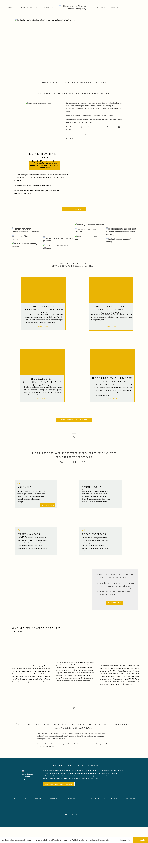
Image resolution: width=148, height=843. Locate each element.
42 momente (100, 7)
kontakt (129, 7)
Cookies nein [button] (125, 840)
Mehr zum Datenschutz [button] (99, 840)
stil (119, 127)
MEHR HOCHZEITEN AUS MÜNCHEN (74, 419)
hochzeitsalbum (87, 545)
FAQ (13, 798)
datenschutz (54, 798)
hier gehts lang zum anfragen (58, 784)
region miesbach (59, 739)
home (10, 7)
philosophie (48, 7)
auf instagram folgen (74, 814)
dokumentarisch (20, 193)
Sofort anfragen (74, 209)
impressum (71, 798)
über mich (115, 7)
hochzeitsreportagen (27, 7)
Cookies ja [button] (140, 840)
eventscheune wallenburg (105, 317)
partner (25, 798)
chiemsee (102, 736)
